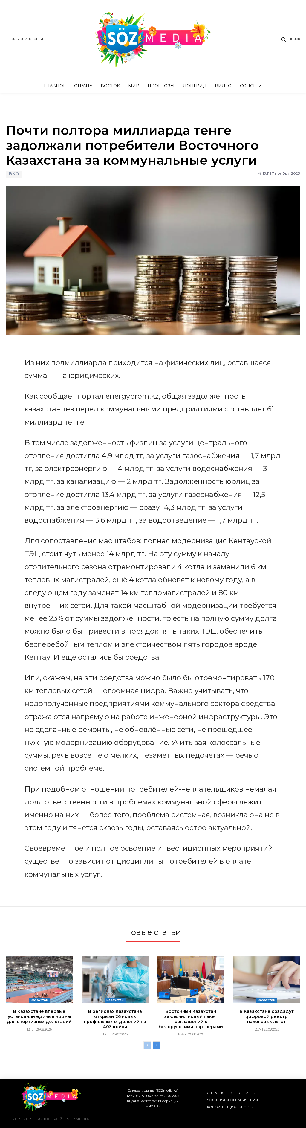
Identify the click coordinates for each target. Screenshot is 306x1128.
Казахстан (39, 1000)
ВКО (14, 173)
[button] (289, 39)
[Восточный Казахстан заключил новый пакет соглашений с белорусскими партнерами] (190, 979)
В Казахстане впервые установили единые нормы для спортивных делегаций (39, 1016)
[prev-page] (147, 1045)
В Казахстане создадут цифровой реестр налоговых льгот (267, 1016)
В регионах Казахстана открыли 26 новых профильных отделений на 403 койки (115, 1019)
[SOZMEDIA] (153, 39)
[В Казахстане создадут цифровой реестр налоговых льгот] (266, 979)
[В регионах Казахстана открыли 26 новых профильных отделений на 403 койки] (115, 979)
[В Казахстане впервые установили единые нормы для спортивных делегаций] (39, 979)
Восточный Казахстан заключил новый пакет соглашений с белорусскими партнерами (191, 1019)
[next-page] (156, 1045)
